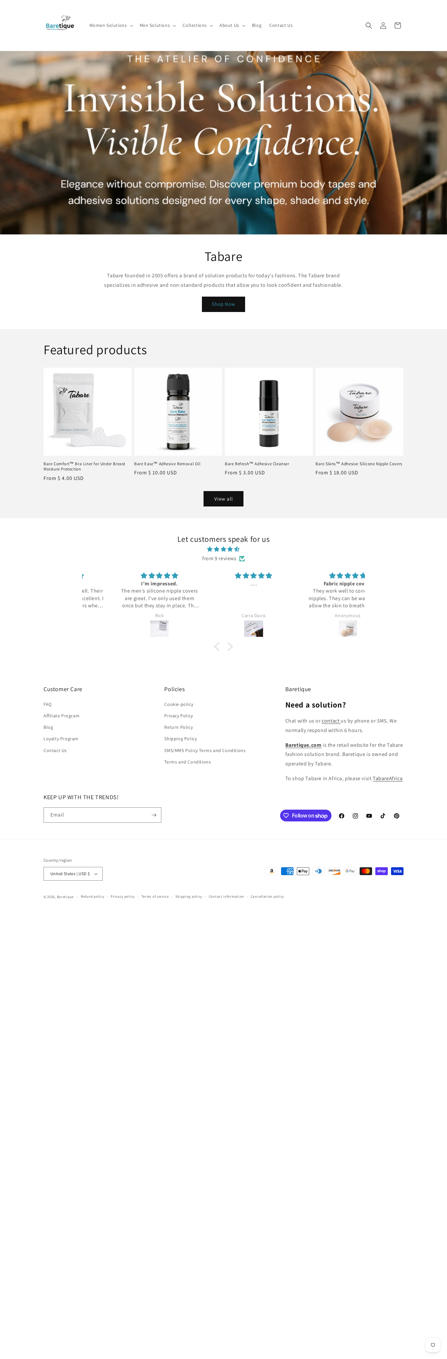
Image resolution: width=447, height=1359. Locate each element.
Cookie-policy (178, 704)
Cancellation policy (267, 896)
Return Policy (178, 727)
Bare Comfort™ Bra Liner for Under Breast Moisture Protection (84, 466)
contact (331, 720)
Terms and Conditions (187, 762)
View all (223, 499)
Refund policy (92, 896)
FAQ (48, 704)
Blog (48, 727)
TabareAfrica (387, 778)
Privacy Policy (178, 716)
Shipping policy (189, 896)
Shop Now (223, 304)
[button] (110, 25)
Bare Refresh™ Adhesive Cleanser (257, 464)
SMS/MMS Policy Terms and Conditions (204, 750)
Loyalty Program (61, 739)
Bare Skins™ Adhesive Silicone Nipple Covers (358, 464)
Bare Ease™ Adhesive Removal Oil (167, 464)
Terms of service (155, 896)
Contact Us (55, 750)
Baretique (65, 896)
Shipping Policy (180, 739)
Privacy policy (123, 896)
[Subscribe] (154, 815)
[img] (223, 549)
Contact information (226, 896)
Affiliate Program (62, 716)
